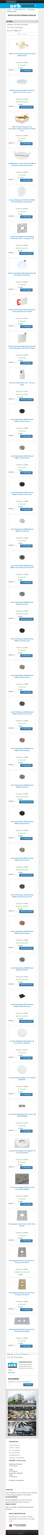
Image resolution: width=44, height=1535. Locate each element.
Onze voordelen (21, 1493)
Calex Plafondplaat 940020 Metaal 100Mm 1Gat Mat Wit (22, 530)
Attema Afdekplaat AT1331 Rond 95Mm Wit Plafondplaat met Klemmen (22, 201)
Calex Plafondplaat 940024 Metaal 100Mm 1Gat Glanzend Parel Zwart (22, 566)
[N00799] (22, 1143)
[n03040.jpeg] (22, 119)
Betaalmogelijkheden (12, 1500)
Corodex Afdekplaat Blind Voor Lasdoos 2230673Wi (22, 1079)
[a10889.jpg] (22, 741)
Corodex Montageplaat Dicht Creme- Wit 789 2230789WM (22, 1115)
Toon (8, 27)
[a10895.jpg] (22, 887)
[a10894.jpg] (22, 924)
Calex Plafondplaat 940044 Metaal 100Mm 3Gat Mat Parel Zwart (22, 713)
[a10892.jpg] (22, 960)
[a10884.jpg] (22, 485)
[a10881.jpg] (22, 448)
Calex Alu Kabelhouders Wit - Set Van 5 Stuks (22, 384)
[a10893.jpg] (22, 851)
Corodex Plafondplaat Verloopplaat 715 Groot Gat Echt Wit (22, 1152)
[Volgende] (25, 34)
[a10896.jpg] (22, 814)
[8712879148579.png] (22, 375)
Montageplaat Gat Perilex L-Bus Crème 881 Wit (22, 1225)
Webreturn (21, 1533)
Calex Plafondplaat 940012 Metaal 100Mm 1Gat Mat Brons (22, 457)
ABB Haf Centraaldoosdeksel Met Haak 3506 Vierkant (22, 55)
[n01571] (22, 1033)
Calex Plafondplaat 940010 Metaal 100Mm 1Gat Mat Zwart (22, 420)
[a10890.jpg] (22, 704)
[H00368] (22, 1180)
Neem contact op (24, 1502)
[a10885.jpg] (22, 521)
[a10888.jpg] (22, 668)
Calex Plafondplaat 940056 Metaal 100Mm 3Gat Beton (22, 786)
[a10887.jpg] (22, 777)
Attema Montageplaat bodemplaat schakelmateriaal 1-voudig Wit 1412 (22, 237)
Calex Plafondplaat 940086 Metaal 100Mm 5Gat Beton (22, 969)
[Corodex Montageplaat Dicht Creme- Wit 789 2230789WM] (22, 1107)
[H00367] (22, 1322)
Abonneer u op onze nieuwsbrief (19, 1382)
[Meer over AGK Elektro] (22, 1392)
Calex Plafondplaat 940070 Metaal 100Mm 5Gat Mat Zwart (22, 822)
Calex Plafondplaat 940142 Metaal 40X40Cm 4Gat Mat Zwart (22, 1005)
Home (9, 9)
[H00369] (22, 1216)
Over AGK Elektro (11, 1493)
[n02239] (22, 302)
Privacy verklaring (32, 1493)
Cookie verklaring (11, 1495)
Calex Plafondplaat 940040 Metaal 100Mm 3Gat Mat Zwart (22, 640)
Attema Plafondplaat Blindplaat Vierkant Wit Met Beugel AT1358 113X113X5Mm (22, 347)
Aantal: (11, 70)
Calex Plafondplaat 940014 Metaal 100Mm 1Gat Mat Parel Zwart (22, 493)
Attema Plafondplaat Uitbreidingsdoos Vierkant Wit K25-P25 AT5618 (22, 310)
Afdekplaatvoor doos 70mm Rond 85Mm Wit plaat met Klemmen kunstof (22, 164)
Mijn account (11, 1)
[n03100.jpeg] (22, 156)
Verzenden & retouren (25, 1500)
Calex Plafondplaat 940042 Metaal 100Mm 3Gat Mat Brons (22, 676)
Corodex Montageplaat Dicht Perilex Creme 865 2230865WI (22, 1188)
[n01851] (22, 46)
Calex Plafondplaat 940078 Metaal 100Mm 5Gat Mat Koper (22, 932)
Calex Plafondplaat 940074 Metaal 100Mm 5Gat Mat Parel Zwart (22, 896)
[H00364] (22, 1285)
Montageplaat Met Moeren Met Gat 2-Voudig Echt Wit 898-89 (22, 1330)
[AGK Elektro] (22, 5)
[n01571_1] (22, 1070)
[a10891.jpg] (22, 631)
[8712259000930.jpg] (22, 265)
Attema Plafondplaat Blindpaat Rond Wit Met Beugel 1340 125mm (22, 274)
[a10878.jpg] (22, 595)
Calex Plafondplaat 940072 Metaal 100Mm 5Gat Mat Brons (22, 859)
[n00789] (22, 339)
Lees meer (11, 1372)
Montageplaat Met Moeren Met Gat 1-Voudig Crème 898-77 (22, 1261)
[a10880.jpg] (22, 558)
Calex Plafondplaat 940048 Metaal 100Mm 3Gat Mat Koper (22, 749)
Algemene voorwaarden (24, 1495)
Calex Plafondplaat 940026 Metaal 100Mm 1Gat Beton (22, 603)
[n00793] (22, 192)
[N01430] (22, 83)
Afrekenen (9, 1509)
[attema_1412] (22, 229)
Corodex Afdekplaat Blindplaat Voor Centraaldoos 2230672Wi (22, 1042)
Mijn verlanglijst (18, 1507)
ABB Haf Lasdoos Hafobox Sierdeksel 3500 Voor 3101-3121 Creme (22, 91)
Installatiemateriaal (19, 9)
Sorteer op (10, 31)
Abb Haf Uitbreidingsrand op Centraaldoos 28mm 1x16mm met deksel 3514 (22, 129)
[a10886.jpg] (22, 412)
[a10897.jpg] (22, 997)
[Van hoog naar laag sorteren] (21, 31)
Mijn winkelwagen (28, 1507)
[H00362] (22, 1253)
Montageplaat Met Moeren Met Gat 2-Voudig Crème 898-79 (22, 1294)
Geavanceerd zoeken (12, 1502)
